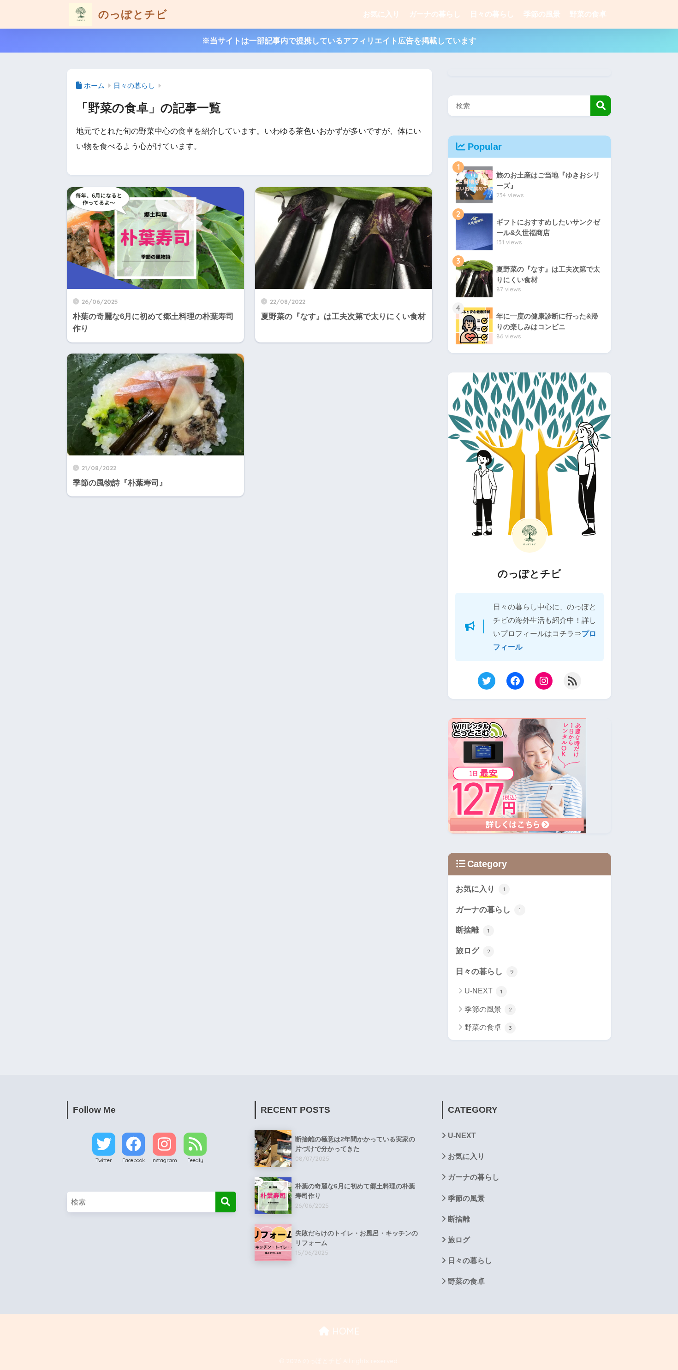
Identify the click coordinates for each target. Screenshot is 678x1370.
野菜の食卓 (588, 14)
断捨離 (472, 930)
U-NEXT (483, 991)
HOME (344, 1331)
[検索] (225, 1202)
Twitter (103, 1160)
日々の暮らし (492, 14)
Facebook (133, 1160)
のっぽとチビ (131, 14)
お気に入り (381, 14)
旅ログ (473, 950)
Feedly (195, 1160)
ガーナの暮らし (435, 14)
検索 (600, 105)
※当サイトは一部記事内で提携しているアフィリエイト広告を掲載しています (339, 40)
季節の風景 (541, 14)
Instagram (164, 1160)
